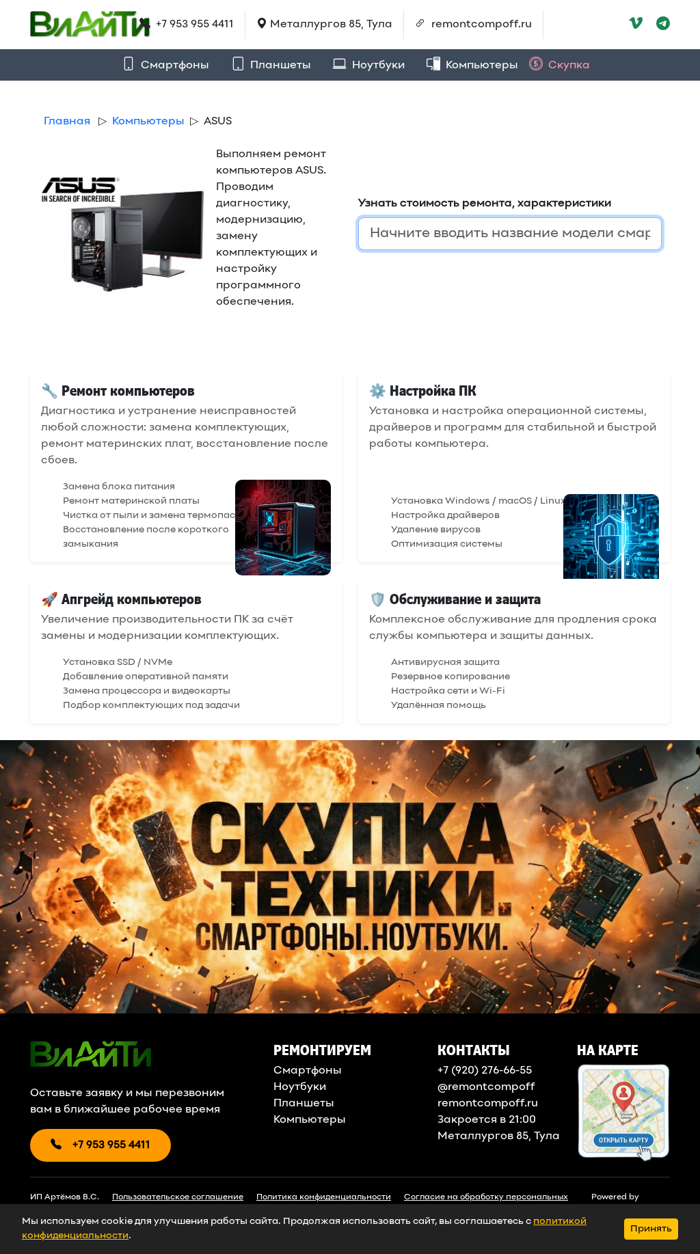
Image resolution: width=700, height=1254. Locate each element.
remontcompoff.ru (480, 24)
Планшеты (279, 65)
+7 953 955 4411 (193, 24)
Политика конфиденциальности (323, 1197)
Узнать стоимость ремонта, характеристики (484, 203)
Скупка (568, 65)
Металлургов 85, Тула (499, 1136)
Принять (651, 1229)
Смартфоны (173, 65)
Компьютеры (480, 65)
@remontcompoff (486, 1087)
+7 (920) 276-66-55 (485, 1070)
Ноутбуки (377, 65)
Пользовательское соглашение (177, 1197)
